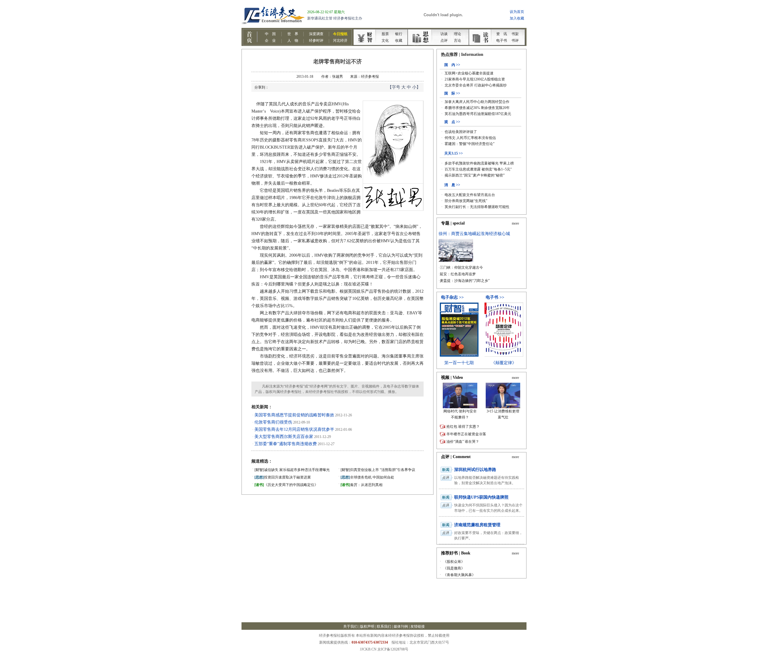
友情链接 (417, 626)
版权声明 (367, 626)
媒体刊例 (401, 626)
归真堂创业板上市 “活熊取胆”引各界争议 (377, 470)
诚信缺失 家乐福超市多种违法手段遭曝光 (292, 470)
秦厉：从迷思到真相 (361, 485)
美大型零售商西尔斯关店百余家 (283, 436)
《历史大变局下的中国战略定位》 (286, 485)
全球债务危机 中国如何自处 (367, 477)
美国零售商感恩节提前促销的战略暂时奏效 (294, 415)
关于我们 (350, 626)
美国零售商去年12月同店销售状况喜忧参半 (294, 429)
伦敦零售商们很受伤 (273, 422)
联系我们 (384, 626)
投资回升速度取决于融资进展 (282, 477)
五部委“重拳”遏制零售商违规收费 (285, 444)
